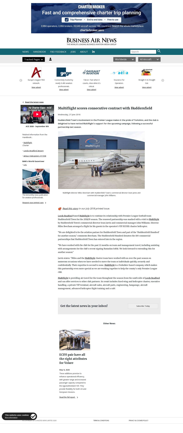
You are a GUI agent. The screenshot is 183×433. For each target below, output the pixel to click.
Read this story (70, 208)
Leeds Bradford (65, 216)
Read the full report (67, 397)
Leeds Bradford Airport (34, 150)
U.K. (25, 164)
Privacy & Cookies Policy (138, 420)
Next (162, 80)
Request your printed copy (33, 202)
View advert (36, 87)
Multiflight (28, 142)
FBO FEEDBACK (58, 51)
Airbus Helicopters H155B (35, 156)
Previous (20, 80)
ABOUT (84, 51)
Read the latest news (34, 102)
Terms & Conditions (101, 420)
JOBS (73, 51)
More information (11, 417)
